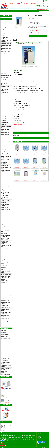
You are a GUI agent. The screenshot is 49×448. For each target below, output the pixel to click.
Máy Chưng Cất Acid (5, 305)
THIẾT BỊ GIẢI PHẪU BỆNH (5, 300)
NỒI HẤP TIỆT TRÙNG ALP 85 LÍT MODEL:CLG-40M (35, 153)
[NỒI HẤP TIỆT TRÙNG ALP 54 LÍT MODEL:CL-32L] (44, 147)
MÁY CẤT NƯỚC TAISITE (5, 336)
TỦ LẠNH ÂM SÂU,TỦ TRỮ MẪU (5, 160)
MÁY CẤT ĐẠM (3, 116)
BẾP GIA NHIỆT (3, 27)
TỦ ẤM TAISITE (3, 330)
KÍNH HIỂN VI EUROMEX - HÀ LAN (6, 246)
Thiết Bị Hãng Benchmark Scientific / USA (6, 313)
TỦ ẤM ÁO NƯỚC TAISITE (5, 374)
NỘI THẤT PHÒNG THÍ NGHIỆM (6, 274)
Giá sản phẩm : (31, 30)
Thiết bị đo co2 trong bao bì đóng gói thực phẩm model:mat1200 (8, 395)
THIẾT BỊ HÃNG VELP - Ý (5, 207)
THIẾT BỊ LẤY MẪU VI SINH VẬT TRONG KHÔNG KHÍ (5, 254)
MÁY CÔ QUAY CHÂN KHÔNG (6, 53)
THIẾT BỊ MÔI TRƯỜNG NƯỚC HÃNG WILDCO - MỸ (6, 154)
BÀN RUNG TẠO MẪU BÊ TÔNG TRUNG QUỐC (5, 239)
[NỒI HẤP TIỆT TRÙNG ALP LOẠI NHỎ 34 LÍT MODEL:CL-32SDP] (26, 147)
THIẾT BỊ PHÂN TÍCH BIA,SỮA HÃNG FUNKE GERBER (6, 236)
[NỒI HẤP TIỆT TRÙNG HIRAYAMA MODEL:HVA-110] (35, 173)
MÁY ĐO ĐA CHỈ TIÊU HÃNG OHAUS (5, 263)
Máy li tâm (38, 438)
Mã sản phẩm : (31, 22)
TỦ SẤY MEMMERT (4, 228)
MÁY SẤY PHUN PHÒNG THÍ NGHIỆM (5, 316)
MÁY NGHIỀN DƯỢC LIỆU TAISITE (5, 363)
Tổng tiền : (30, 34)
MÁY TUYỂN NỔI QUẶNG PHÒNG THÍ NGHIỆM (5, 260)
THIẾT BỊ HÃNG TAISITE (5, 202)
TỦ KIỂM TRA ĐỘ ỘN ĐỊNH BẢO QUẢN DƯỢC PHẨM (5, 348)
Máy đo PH (39, 437)
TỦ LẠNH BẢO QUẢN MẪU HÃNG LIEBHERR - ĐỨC (5, 249)
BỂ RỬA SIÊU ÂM (4, 73)
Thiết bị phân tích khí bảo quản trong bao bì (6, 224)
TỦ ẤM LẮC (3, 269)
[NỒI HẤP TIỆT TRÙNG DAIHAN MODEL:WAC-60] (20, 21)
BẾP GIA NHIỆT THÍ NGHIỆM (5, 338)
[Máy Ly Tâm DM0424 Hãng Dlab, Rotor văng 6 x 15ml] (6, 384)
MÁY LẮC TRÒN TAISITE (5, 340)
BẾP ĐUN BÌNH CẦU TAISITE (5, 356)
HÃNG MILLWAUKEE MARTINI (6, 213)
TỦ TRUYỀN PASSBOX (4, 282)
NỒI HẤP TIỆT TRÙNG (4, 94)
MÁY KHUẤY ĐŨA (4, 120)
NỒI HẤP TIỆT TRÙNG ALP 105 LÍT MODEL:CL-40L (44, 166)
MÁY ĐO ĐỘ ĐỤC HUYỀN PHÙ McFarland (6, 293)
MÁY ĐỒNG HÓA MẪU (4, 122)
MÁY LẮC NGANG (4, 35)
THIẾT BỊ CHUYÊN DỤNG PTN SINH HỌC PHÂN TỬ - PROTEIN (6, 290)
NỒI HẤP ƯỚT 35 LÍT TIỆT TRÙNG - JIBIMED (17, 152)
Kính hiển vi (39, 436)
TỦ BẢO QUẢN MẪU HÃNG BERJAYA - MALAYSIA (5, 187)
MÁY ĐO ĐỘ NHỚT (4, 57)
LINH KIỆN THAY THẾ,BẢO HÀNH (5, 198)
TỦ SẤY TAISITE (3, 332)
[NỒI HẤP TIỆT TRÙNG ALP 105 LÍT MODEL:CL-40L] (44, 160)
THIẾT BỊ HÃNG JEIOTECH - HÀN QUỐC (5, 205)
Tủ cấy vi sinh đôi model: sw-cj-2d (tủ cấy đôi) (8, 400)
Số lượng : (30, 32)
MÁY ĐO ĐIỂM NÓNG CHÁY (5, 51)
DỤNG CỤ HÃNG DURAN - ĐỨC (6, 200)
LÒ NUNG (2, 139)
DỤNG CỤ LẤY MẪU (4, 195)
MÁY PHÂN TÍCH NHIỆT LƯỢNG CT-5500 (5, 251)
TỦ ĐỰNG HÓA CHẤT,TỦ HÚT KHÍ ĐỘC (6, 157)
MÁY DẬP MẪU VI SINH (5, 134)
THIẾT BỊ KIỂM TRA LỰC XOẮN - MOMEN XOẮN (6, 184)
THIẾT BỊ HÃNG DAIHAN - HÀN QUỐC (6, 168)
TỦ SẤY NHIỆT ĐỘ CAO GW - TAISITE (6, 23)
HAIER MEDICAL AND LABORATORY (4, 90)
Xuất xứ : (32, 23)
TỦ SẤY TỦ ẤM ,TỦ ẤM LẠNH (6, 151)
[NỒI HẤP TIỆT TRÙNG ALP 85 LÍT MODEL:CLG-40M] (35, 147)
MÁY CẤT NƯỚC (4, 69)
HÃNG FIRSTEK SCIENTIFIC (5, 92)
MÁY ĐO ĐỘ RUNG (4, 112)
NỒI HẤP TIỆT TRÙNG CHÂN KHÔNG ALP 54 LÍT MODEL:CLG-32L (17, 179)
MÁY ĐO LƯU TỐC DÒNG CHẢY (5, 130)
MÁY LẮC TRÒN (3, 33)
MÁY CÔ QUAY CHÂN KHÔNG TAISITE (6, 351)
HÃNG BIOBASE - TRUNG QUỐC (5, 87)
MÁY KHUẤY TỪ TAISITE (5, 358)
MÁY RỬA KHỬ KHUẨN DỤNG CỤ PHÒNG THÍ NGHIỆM (6, 277)
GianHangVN (47, 447)
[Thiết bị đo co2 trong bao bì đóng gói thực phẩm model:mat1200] (3, 397)
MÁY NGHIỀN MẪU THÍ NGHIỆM (5, 38)
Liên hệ (28, 11)
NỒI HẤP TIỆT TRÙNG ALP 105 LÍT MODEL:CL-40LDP (35, 166)
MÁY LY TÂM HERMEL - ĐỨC (6, 226)
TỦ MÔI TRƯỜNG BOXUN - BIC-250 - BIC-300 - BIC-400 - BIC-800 (6, 242)
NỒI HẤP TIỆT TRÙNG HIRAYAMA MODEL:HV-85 (44, 179)
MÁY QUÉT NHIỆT (4, 284)
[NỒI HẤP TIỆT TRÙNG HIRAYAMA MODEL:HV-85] (44, 173)
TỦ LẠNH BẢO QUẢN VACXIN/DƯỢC (4, 163)
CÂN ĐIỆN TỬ (3, 79)
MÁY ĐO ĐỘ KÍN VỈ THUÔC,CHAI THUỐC (4, 280)
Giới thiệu (9, 11)
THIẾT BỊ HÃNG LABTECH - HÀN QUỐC (5, 171)
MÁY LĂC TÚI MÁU (4, 298)
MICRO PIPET (3, 96)
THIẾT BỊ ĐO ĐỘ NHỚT (5, 165)
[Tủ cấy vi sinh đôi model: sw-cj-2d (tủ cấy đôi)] (3, 402)
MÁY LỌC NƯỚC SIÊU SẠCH (5, 307)
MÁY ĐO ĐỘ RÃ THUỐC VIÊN (6, 43)
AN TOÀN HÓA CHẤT (4, 71)
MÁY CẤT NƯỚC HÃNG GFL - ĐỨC (6, 231)
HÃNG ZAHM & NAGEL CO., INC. (5, 84)
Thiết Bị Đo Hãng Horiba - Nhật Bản (6, 303)
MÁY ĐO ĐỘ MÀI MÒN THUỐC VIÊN (6, 49)
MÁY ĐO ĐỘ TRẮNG (4, 55)
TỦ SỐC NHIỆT (3, 267)
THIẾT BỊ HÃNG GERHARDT (5, 209)
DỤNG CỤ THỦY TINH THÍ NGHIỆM (5, 193)
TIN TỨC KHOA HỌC (21, 11)
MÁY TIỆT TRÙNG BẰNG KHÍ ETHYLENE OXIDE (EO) (5, 296)
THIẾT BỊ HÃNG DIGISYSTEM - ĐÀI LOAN (6, 215)
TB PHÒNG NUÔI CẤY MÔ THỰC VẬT (5, 174)
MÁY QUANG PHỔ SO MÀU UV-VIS (6, 127)
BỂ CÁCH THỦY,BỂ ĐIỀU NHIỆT (6, 75)
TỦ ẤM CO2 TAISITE (4, 344)
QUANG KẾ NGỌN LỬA (5, 110)
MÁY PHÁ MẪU (3, 114)
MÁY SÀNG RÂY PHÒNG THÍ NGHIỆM (5, 272)
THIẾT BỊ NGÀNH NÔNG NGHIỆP (5, 310)
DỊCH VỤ (13, 11)
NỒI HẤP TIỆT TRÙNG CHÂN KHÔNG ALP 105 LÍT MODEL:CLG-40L (26, 166)
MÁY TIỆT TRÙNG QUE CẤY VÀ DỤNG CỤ (5, 322)
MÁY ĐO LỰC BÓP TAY (5, 132)
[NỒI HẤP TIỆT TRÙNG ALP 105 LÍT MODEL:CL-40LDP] (35, 160)
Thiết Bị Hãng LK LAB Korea (5, 319)
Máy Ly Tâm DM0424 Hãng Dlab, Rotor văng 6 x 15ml (6, 390)
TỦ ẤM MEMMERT (4, 233)
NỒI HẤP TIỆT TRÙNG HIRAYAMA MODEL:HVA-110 (35, 179)
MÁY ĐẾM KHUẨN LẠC (5, 124)
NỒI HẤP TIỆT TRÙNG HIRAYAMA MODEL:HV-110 (26, 179)
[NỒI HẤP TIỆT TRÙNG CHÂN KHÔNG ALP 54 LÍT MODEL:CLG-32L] (17, 173)
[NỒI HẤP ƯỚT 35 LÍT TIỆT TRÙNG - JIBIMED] (17, 147)
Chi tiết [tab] (14, 39)
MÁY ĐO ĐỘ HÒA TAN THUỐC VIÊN (6, 46)
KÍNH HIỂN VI (3, 31)
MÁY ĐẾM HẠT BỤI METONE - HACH (6, 108)
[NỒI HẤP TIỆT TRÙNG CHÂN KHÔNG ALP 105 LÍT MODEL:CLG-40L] (26, 160)
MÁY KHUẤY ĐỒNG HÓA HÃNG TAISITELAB (6, 366)
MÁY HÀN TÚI (3, 118)
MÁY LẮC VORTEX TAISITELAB (4, 372)
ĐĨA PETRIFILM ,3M (4, 81)
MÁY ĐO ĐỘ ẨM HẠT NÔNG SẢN (5, 137)
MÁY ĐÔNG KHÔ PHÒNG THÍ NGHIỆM (6, 287)
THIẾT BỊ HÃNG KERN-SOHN (5, 176)
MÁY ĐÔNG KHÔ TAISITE (5, 342)
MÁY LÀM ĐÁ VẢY (4, 265)
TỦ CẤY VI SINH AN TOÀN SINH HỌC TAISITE (5, 354)
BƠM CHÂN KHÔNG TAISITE (5, 334)
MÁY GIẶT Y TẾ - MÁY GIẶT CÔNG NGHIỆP (5, 141)
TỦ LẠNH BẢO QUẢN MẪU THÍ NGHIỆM (6, 67)
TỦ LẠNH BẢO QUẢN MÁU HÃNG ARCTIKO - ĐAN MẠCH (6, 257)
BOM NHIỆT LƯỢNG (4, 77)
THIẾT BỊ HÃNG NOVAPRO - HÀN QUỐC (5, 190)
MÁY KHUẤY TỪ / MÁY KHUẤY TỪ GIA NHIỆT (6, 41)
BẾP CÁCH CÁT (3, 29)
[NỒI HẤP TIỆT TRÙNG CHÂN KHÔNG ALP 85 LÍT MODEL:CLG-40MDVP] (17, 160)
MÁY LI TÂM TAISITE (4, 360)
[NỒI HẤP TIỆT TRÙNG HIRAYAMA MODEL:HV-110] (26, 173)
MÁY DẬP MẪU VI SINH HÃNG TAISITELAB (6, 369)
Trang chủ (3, 11)
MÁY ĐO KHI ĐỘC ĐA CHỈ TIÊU (6, 211)
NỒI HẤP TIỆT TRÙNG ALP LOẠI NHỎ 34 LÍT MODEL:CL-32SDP (26, 153)
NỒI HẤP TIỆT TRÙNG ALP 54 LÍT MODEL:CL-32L (44, 153)
